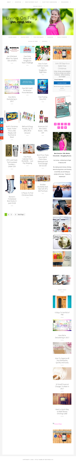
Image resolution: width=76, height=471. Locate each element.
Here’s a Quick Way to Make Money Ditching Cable (62, 411)
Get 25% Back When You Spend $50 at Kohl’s (12, 58)
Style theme (39, 459)
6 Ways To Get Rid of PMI (62, 313)
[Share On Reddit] (1, 134)
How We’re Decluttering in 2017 (12, 99)
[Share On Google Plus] (1, 125)
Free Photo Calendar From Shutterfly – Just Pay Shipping (27, 160)
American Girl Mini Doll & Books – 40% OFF (43, 129)
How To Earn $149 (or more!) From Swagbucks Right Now (42, 67)
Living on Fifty (21, 20)
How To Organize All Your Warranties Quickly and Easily (62, 360)
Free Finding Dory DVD (43, 98)
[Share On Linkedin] (1, 128)
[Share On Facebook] (1, 119)
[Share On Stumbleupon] (1, 137)
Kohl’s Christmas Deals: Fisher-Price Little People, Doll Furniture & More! (12, 131)
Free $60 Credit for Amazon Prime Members (27, 90)
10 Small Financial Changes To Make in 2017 (62, 386)
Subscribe (62, 83)
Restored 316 (49, 459)
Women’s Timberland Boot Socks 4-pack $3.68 (12, 200)
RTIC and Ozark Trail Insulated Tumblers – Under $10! (12, 163)
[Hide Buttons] (0, 140)
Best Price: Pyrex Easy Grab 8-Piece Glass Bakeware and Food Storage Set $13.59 (43, 160)
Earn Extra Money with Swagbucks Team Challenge (27, 59)
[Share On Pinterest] (1, 131)
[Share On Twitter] (1, 122)
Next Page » (21, 214)
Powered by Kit (62, 90)
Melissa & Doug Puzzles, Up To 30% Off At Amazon (27, 129)
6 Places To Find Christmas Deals (27, 194)
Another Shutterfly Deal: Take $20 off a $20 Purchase (42, 187)
